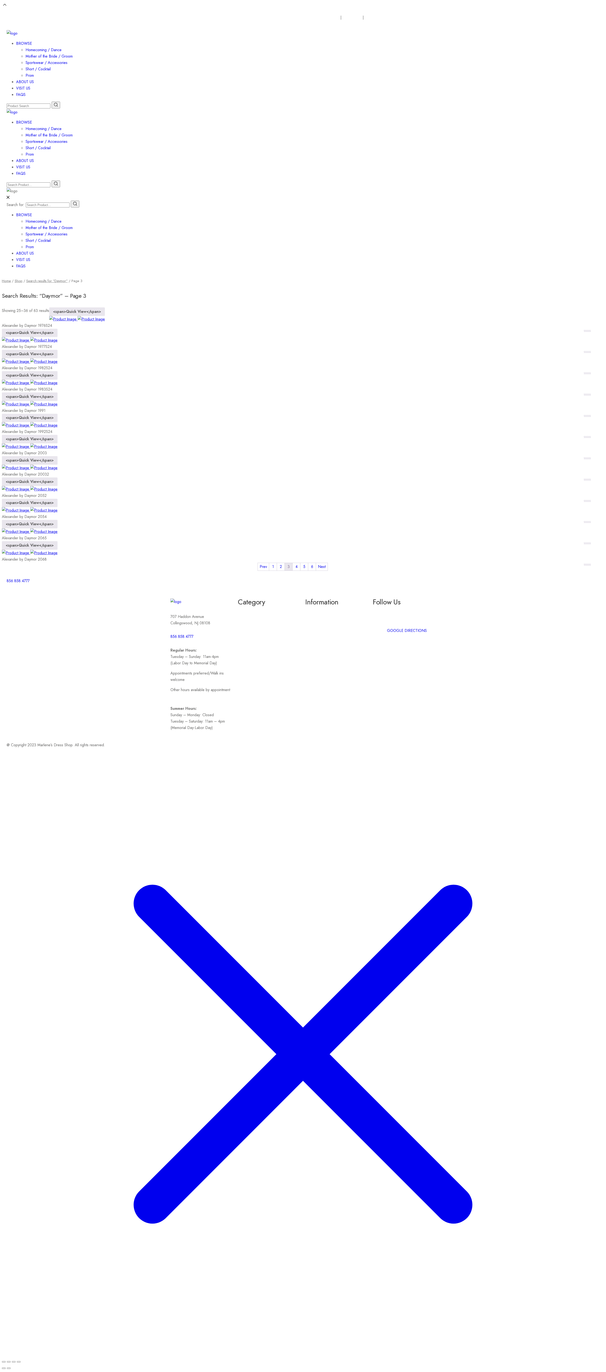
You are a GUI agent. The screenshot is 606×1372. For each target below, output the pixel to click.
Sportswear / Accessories (46, 62)
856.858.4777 (181, 636)
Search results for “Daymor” (47, 280)
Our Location (379, 17)
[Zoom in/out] (4, 1362)
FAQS (21, 94)
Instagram (380, 620)
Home (6, 280)
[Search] (75, 204)
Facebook (381, 612)
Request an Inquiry (324, 17)
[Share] (14, 1362)
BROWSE (24, 43)
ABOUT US (25, 82)
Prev (263, 566)
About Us (354, 17)
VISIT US (23, 88)
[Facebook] (311, 583)
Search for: (16, 204)
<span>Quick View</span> (77, 311)
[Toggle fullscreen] (9, 1362)
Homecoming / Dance (44, 50)
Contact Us (314, 620)
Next (322, 566)
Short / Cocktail (38, 69)
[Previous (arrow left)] (4, 1368)
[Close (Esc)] (19, 1362)
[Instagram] (324, 583)
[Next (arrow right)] (9, 1368)
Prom (30, 75)
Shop (18, 280)
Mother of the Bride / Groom (49, 56)
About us (312, 612)
